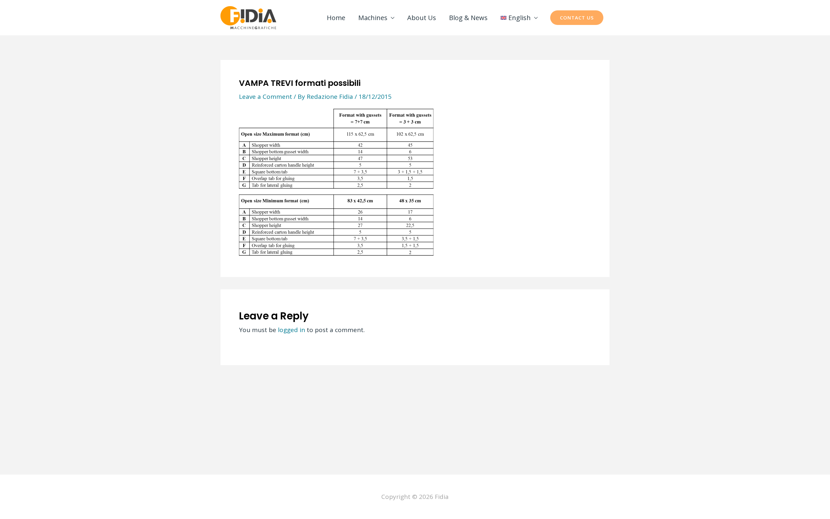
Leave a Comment (265, 96)
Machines (372, 17)
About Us (421, 17)
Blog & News (468, 17)
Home (336, 17)
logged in (291, 330)
